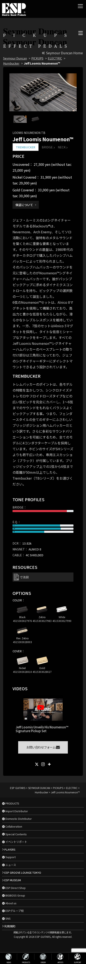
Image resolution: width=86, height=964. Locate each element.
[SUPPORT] (77, 957)
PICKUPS (37, 58)
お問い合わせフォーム (41, 747)
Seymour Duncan (15, 58)
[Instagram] (43, 764)
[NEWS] (8, 957)
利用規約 (9, 926)
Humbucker (11, 63)
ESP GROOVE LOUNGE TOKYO (22, 872)
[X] (36, 764)
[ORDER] (43, 957)
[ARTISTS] (60, 957)
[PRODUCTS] (25, 957)
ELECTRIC (55, 58)
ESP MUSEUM (12, 880)
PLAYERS (9, 849)
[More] (49, 764)
